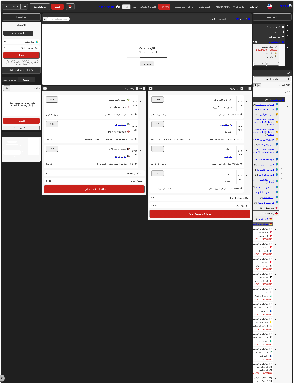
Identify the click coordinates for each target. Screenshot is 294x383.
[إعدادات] (6, 88)
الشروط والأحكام (30, 62)
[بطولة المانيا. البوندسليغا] (237, 19)
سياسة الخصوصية (17, 62)
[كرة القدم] (243, 19)
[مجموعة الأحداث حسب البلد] (255, 85)
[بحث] (45, 19)
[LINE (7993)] (249, 19)
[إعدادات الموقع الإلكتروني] (24, 7)
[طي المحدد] (259, 85)
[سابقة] (256, 42)
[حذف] (151, 88)
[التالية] (241, 88)
